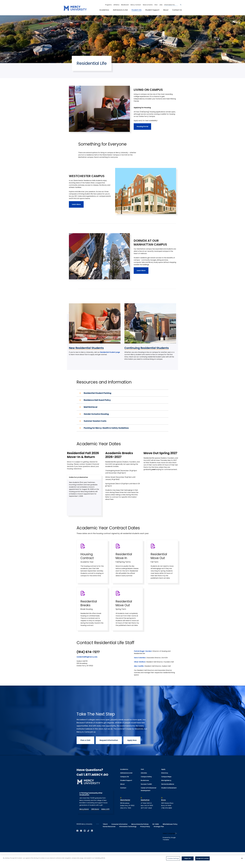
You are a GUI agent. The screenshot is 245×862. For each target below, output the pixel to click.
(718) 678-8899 (166, 808)
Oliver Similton (139, 662)
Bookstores (145, 780)
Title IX (105, 824)
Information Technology (127, 827)
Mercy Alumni (84, 809)
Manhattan (145, 800)
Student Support (152, 10)
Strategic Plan (159, 827)
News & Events (148, 5)
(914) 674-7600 (125, 808)
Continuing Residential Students (146, 348)
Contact (123, 788)
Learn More (76, 204)
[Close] (242, 858)
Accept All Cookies (202, 858)
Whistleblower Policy (170, 824)
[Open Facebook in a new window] (77, 831)
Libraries (144, 773)
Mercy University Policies (140, 824)
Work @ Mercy (166, 780)
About (165, 10)
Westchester (125, 800)
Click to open (106, 12)
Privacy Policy (145, 827)
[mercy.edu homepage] (75, 8)
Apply (163, 769)
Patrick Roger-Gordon (142, 651)
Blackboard (125, 5)
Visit (142, 769)
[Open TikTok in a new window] (88, 831)
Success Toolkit (146, 784)
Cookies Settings (173, 858)
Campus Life (124, 777)
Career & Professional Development (148, 789)
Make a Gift (105, 809)
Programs (108, 5)
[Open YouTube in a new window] (85, 831)
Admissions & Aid (120, 10)
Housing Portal (142, 126)
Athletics (116, 5)
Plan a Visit (85, 740)
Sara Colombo (139, 658)
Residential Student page (110, 352)
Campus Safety (146, 777)
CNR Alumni (95, 809)
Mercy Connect (136, 5)
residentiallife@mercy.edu (87, 657)
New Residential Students (86, 348)
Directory (164, 773)
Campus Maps (166, 777)
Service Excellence (167, 784)
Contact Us (177, 10)
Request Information (109, 740)
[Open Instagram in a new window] (81, 831)
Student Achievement (169, 788)
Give (155, 5)
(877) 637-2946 (146, 808)
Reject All (188, 858)
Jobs (160, 5)
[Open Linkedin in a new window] (92, 831)
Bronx (163, 800)
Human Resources (109, 827)
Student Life (136, 10)
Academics (104, 10)
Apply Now (132, 740)
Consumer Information (119, 824)
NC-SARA (155, 824)
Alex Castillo (139, 666)
